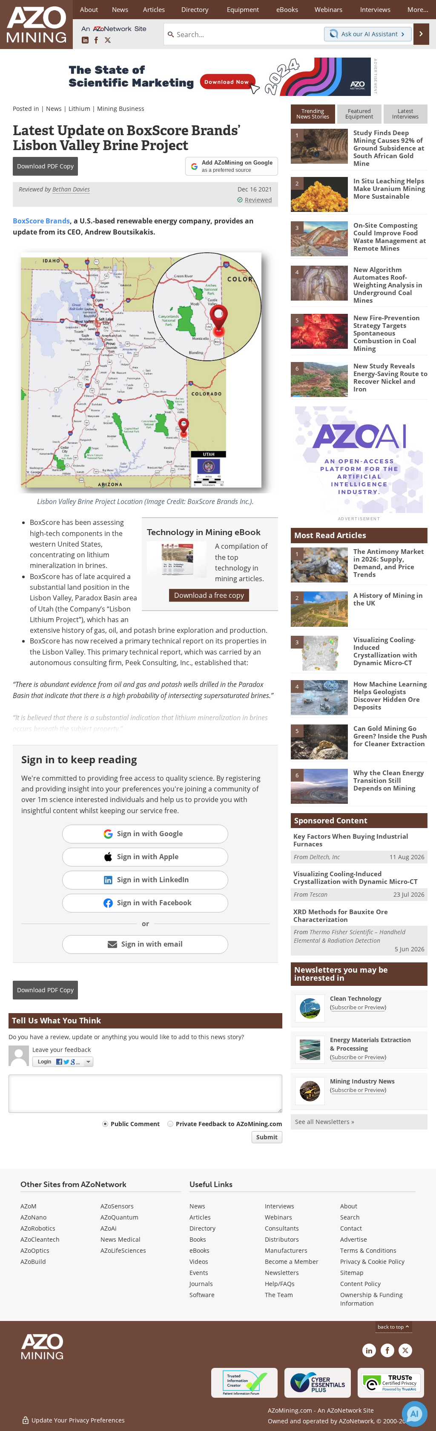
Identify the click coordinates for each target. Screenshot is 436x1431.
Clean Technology (356, 998)
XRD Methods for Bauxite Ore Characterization (340, 915)
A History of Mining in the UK (388, 599)
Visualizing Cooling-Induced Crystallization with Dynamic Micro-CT (385, 651)
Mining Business (120, 108)
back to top (391, 1326)
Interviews (279, 1206)
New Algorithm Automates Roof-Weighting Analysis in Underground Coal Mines (387, 284)
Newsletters (282, 1273)
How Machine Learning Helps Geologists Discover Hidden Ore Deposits (390, 695)
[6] (319, 379)
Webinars (278, 1217)
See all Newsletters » (324, 1122)
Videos (198, 1261)
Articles (200, 1217)
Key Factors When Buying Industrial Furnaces (350, 840)
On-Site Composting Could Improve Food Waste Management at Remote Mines (389, 236)
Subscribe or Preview (358, 1007)
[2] (319, 194)
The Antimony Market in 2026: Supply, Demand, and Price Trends (388, 563)
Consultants (282, 1228)
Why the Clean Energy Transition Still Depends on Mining (388, 780)
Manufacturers (286, 1250)
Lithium (79, 108)
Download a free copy (209, 595)
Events (198, 1273)
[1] (319, 146)
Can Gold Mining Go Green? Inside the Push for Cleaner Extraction (390, 736)
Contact (351, 1228)
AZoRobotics (37, 1228)
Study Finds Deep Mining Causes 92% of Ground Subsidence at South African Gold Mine (389, 148)
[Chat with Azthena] (414, 1414)
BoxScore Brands (41, 221)
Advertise (353, 1239)
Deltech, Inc (325, 857)
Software (202, 1295)
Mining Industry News (362, 1081)
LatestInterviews (405, 113)
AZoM (28, 1206)
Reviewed (258, 200)
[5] (319, 330)
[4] (319, 282)
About (348, 1206)
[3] (319, 238)
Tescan (318, 894)
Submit (267, 1137)
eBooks (199, 1250)
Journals (201, 1284)
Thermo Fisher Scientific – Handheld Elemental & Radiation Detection (349, 936)
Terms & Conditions (368, 1250)
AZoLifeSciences (123, 1250)
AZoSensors (117, 1206)
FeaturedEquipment (359, 113)
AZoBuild (33, 1261)
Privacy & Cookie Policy (372, 1261)
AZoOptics (34, 1250)
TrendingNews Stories (312, 113)
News (54, 108)
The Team (279, 1295)
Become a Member (291, 1261)
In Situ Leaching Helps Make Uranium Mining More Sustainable (389, 188)
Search (350, 1217)
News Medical (120, 1239)
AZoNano (33, 1217)
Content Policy (360, 1284)
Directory (195, 9)
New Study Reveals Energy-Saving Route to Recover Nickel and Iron (390, 377)
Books (197, 1239)
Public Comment (135, 1124)
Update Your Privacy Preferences (77, 1420)
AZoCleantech (40, 1239)
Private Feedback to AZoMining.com (229, 1124)
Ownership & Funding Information (371, 1299)
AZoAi (108, 1228)
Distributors (282, 1239)
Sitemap (352, 1273)
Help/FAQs (280, 1284)
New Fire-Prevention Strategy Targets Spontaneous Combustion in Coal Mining (386, 333)
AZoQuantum (119, 1217)
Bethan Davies (71, 189)
